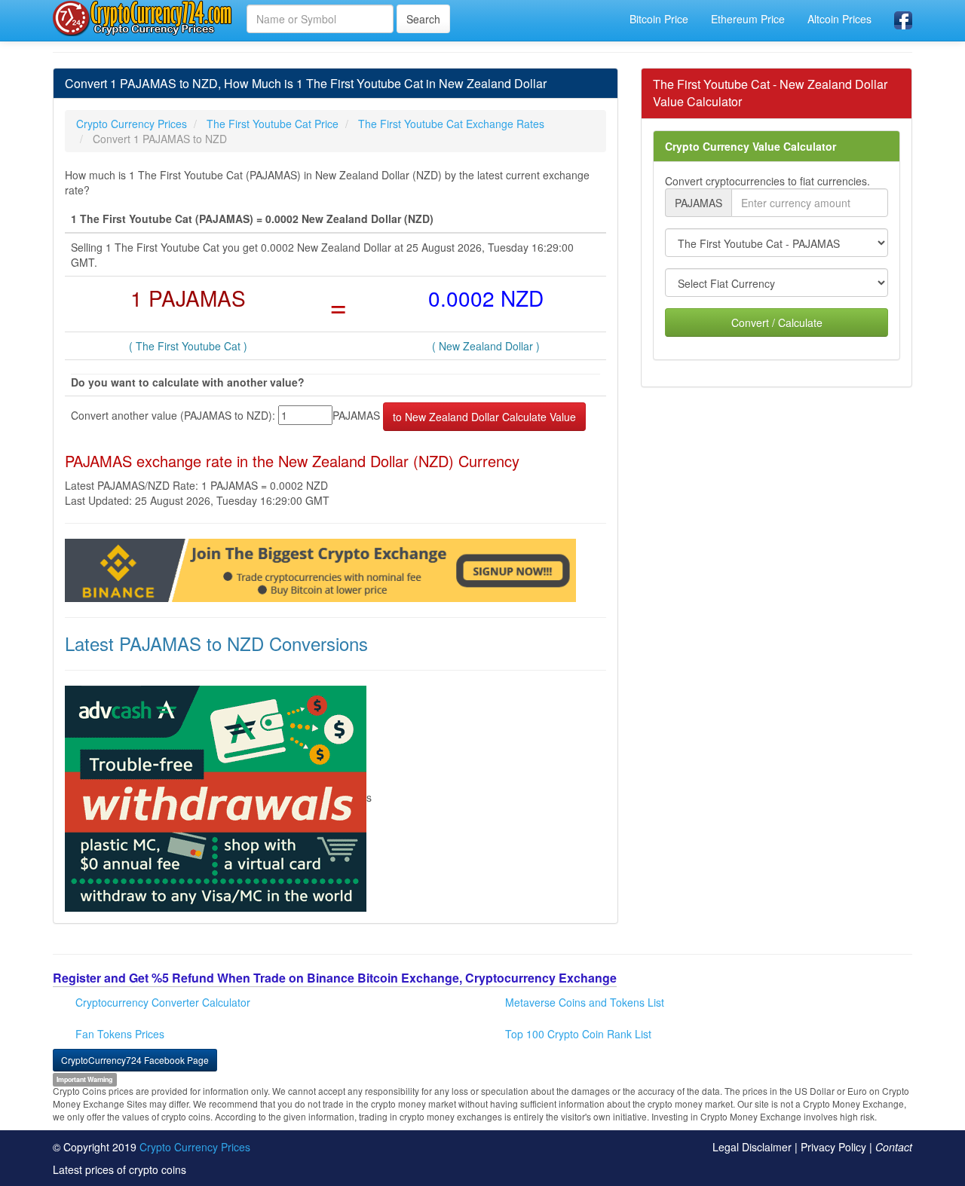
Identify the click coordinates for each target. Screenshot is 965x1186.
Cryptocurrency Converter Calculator (162, 1002)
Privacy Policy (833, 1146)
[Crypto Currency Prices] (144, 18)
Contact (893, 1146)
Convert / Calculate (777, 322)
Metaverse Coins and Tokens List (584, 1002)
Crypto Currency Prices (194, 1146)
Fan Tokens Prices (119, 1033)
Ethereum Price (748, 18)
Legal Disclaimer (752, 1146)
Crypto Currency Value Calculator (750, 146)
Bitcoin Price (659, 18)
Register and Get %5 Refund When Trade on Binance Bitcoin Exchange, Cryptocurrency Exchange (335, 977)
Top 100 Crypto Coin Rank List (578, 1033)
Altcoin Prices (839, 18)
